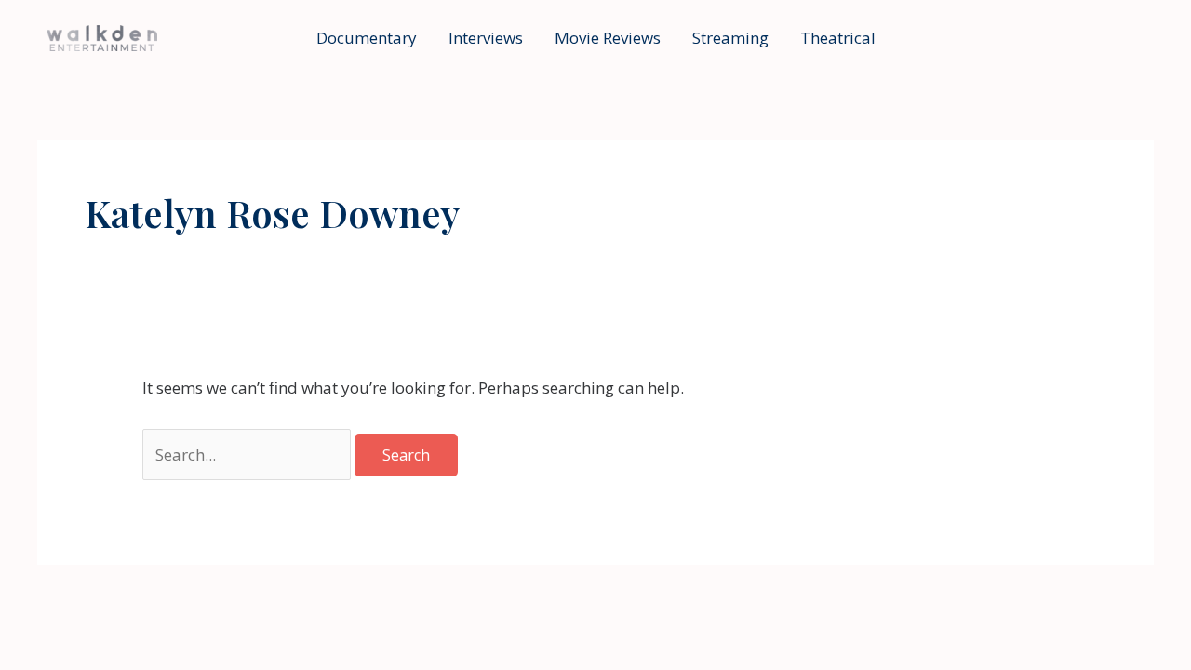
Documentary (366, 37)
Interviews (485, 37)
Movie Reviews (608, 37)
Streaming (730, 37)
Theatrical (838, 37)
